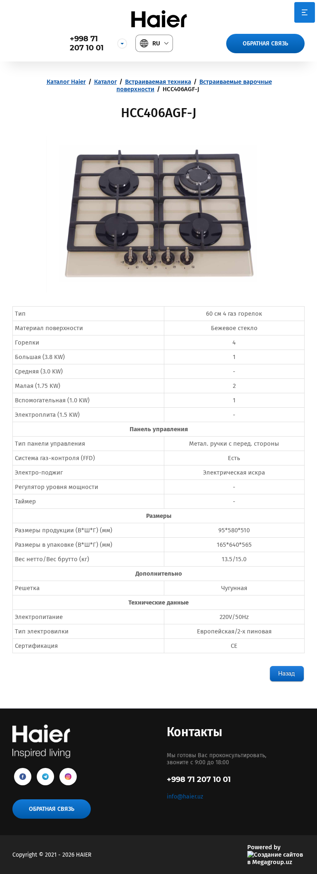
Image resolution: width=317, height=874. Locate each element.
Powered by (264, 847)
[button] (265, 43)
